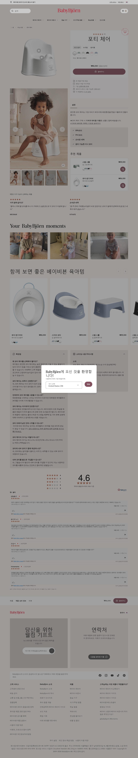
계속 (88, 384)
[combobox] (64, 385)
